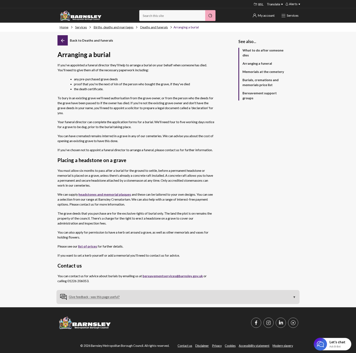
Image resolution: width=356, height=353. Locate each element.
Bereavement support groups (259, 95)
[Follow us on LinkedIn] (281, 323)
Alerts (293, 4)
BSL (260, 4)
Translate (273, 4)
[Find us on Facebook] (256, 323)
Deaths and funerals (154, 27)
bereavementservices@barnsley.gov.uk (173, 276)
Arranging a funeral (257, 63)
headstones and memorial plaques (104, 194)
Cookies (230, 345)
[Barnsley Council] (80, 16)
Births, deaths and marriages (114, 27)
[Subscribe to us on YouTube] (293, 323)
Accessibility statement (254, 345)
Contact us (185, 345)
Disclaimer (202, 345)
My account (266, 15)
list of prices (87, 246)
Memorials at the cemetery (263, 72)
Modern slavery (283, 345)
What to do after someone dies (262, 52)
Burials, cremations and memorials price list (260, 82)
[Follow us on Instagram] (268, 323)
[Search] (210, 15)
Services (293, 15)
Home (64, 27)
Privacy (217, 345)
